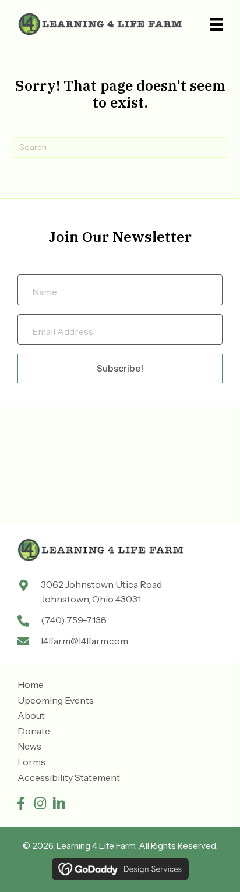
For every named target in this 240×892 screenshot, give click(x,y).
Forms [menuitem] (31, 762)
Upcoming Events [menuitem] (55, 700)
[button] (20, 803)
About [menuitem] (31, 715)
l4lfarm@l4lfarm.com (84, 641)
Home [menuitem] (30, 684)
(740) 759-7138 (74, 620)
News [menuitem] (29, 746)
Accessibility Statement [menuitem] (68, 777)
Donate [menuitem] (33, 731)
